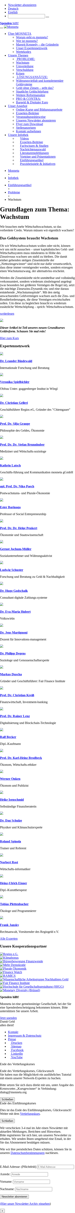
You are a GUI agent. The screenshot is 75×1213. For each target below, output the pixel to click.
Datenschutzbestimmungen (28, 1153)
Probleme (14, 192)
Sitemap (15, 1046)
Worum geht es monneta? (32, 37)
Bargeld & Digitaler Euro (32, 102)
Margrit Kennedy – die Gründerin (37, 44)
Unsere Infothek (18, 135)
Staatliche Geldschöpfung (32, 91)
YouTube (16, 1057)
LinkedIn (16, 1053)
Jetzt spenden (8, 1018)
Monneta (13, 170)
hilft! (9, 23)
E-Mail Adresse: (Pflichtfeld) (18, 1166)
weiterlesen (7, 313)
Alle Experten (9, 938)
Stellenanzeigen (26, 127)
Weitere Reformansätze (30, 95)
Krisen (20, 73)
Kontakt (13, 1032)
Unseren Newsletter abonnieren (36, 120)
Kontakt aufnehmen (28, 131)
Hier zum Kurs (9, 338)
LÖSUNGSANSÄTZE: (32, 77)
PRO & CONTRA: (28, 98)
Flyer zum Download (29, 124)
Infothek (13, 178)
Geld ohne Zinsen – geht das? (35, 88)
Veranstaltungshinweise (31, 116)
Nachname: (7, 1189)
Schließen (7, 1099)
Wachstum (22, 62)
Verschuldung (24, 69)
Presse (12, 1039)
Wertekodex (23, 51)
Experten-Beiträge (27, 113)
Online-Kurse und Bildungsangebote (39, 109)
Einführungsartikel (19, 185)
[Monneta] (11, 27)
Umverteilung (24, 66)
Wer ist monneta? (27, 41)
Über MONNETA (19, 33)
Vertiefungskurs (30, 1113)
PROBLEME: (25, 59)
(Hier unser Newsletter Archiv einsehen (25, 1203)
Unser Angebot (17, 106)
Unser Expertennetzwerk (31, 48)
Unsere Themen (18, 55)
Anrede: (5, 1174)
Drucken (16, 1043)
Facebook (17, 1050)
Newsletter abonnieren (22, 5)
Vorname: (6, 1181)
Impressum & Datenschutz (24, 1035)
